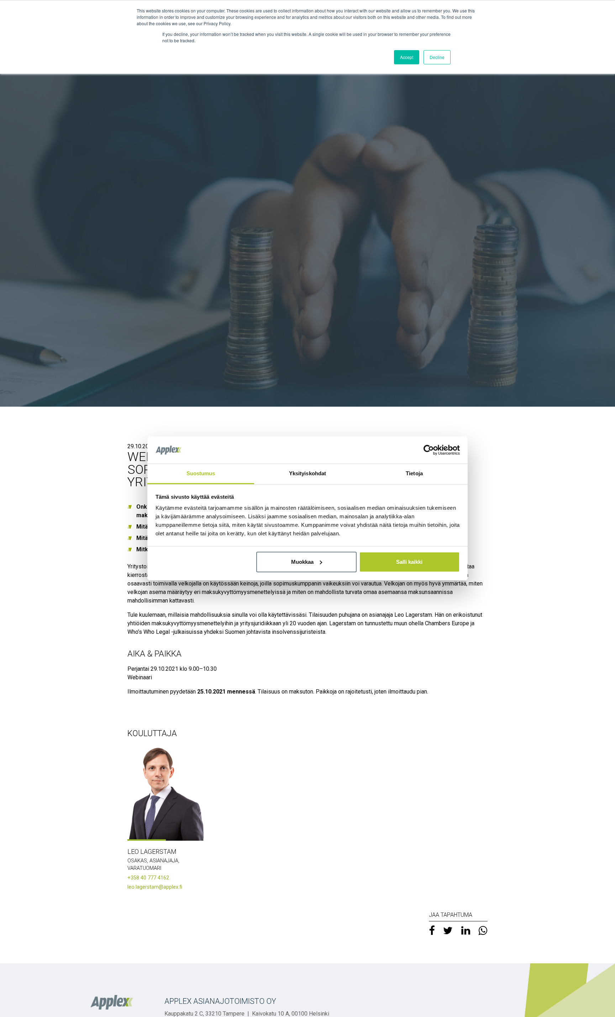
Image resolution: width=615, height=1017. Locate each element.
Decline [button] (437, 57)
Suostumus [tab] (200, 473)
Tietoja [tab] (414, 473)
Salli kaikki (409, 562)
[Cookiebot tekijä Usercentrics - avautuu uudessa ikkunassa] (429, 450)
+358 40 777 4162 (148, 878)
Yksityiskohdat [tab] (307, 473)
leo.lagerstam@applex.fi (154, 887)
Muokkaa (302, 562)
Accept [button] (406, 57)
